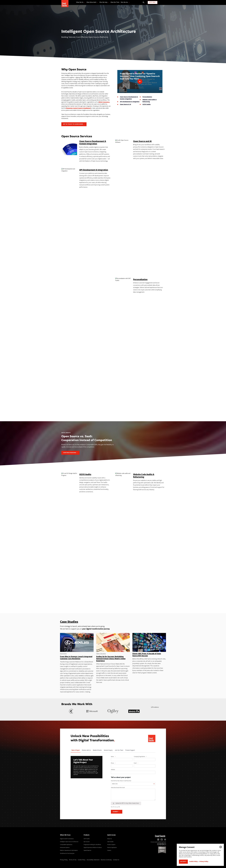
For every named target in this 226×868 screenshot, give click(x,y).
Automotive (63, 653)
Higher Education (101, 653)
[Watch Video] (139, 81)
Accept (183, 861)
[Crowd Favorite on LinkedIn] (158, 839)
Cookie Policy (193, 861)
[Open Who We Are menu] (129, 2)
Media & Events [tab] (97, 750)
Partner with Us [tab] (86, 750)
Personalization (147, 97)
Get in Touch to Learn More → (74, 124)
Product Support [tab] (130, 750)
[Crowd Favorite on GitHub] (162, 839)
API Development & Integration (129, 101)
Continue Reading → (70, 452)
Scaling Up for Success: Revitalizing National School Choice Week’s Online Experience (110, 659)
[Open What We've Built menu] (97, 2)
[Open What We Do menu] (84, 2)
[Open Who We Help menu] (108, 2)
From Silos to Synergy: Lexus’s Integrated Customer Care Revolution (76, 658)
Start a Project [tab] (76, 750)
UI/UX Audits (146, 104)
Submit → (116, 811)
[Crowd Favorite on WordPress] (165, 839)
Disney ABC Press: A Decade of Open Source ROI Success (146, 655)
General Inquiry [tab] (108, 750)
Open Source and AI (142, 141)
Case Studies (69, 621)
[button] (221, 847)
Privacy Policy (203, 861)
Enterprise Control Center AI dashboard (78, 108)
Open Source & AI (125, 104)
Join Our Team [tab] (119, 750)
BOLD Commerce (104, 102)
